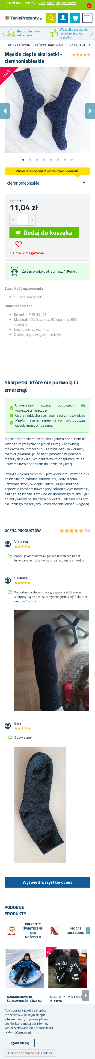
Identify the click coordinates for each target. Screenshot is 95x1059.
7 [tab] (64, 158)
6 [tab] (58, 158)
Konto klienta (63, 22)
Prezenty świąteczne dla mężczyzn (33, 930)
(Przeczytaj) (23, 1032)
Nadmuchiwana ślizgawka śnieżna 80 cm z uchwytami (24, 1000)
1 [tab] (23, 158)
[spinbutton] (23, 219)
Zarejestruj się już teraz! (57, 3)
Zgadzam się (19, 1042)
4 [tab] (44, 158)
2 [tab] (30, 158)
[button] (32, 219)
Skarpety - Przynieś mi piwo (66, 999)
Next (91, 33)
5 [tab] (51, 158)
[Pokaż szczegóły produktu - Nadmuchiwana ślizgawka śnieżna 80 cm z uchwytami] (24, 968)
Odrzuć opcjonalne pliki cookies (30, 1052)
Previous (3, 33)
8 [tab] (71, 158)
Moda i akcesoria (75, 930)
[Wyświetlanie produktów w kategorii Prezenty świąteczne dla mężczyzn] (11, 930)
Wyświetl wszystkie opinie (48, 882)
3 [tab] (37, 158)
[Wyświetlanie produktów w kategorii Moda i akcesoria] (54, 930)
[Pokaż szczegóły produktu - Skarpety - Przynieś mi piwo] (67, 968)
